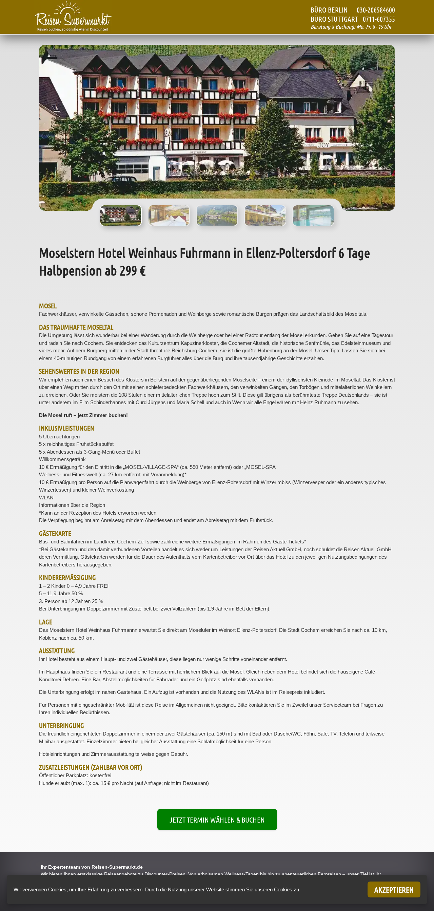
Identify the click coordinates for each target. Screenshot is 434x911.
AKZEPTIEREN (394, 889)
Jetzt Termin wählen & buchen (217, 819)
